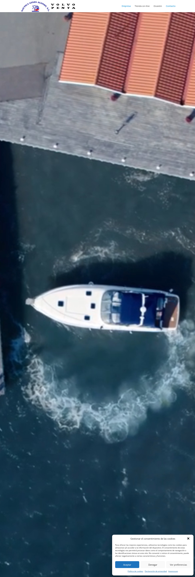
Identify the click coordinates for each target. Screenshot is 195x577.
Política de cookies (135, 571)
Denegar (152, 564)
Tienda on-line (142, 6)
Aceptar (127, 564)
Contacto (171, 6)
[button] (188, 539)
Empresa (126, 6)
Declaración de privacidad (156, 571)
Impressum (173, 571)
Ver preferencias (178, 564)
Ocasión (158, 6)
